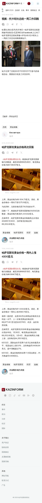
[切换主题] (30, 3)
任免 (22, 10)
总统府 (17, 10)
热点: (3, 10)
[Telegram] (12, 24)
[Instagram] (3, 24)
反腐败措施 (6, 457)
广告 (3, 485)
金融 (36, 233)
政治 (3, 414)
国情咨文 (33, 10)
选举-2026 (9, 10)
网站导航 (5, 476)
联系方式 (5, 480)
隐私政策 (5, 447)
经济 (28, 233)
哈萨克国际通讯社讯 (12, 159)
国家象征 (5, 452)
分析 (3, 419)
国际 (3, 428)
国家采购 (5, 461)
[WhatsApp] (7, 24)
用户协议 (5, 442)
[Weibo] (19, 395)
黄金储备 (14, 127)
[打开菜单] (38, 3)
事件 (27, 10)
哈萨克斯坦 (18, 233)
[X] (21, 24)
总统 (4, 127)
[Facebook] (16, 24)
